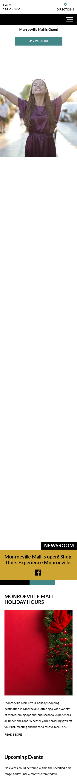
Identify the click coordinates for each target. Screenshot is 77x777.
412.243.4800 (38, 41)
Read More (13, 734)
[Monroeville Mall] (18, 19)
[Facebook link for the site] (38, 572)
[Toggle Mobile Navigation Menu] (69, 20)
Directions (65, 9)
